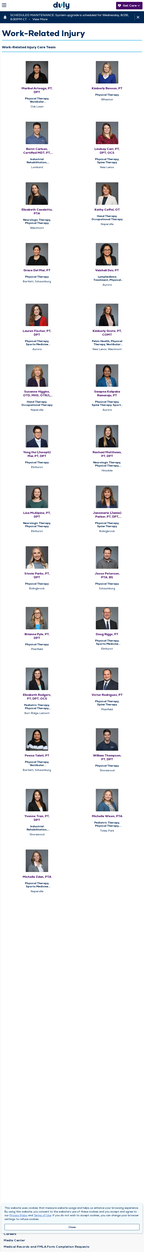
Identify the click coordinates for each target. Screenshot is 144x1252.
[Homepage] (61, 5)
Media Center (14, 1240)
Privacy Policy (18, 1215)
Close (72, 1227)
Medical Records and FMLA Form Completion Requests (47, 1247)
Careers (10, 1234)
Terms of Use (42, 1215)
